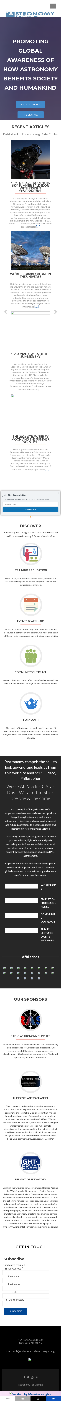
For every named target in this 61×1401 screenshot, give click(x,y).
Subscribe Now (30, 510)
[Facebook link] (24, 1377)
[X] (38, 1398)
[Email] (23, 1398)
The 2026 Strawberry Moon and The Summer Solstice (30, 439)
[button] (3, 309)
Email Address (14, 1268)
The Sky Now (30, 114)
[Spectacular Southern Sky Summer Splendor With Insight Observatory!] (30, 159)
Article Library (30, 104)
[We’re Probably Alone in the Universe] (30, 250)
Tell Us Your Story (14, 1299)
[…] (38, 226)
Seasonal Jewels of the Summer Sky (30, 355)
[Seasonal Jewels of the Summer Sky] (30, 330)
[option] (30, 307)
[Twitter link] (28, 1377)
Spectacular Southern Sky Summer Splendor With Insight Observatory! (30, 186)
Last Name (14, 1284)
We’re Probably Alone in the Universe (30, 275)
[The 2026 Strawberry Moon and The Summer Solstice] (30, 413)
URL (14, 1292)
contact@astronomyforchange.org (30, 1351)
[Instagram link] (36, 1377)
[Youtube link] (32, 1377)
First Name (14, 1276)
